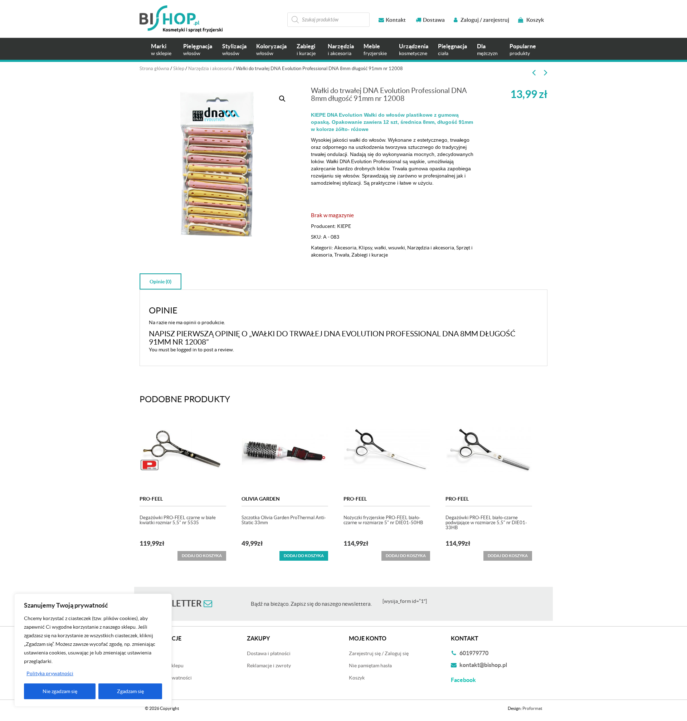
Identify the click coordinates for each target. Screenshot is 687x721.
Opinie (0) (160, 281)
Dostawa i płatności (269, 653)
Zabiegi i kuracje (369, 255)
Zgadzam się (130, 691)
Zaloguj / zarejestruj (484, 20)
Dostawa (434, 20)
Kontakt (396, 20)
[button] (282, 98)
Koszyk (534, 20)
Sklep (178, 68)
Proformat (532, 708)
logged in (187, 349)
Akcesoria (345, 247)
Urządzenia (413, 49)
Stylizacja (234, 49)
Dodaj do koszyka (304, 556)
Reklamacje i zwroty (269, 665)
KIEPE (344, 226)
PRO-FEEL (151, 499)
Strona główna (154, 68)
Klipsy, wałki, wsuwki (382, 247)
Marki (161, 49)
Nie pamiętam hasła (370, 665)
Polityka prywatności (49, 673)
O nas (151, 690)
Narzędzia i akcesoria (210, 68)
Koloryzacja (271, 49)
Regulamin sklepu (164, 665)
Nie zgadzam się (60, 691)
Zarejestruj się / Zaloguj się (379, 653)
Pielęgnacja (197, 49)
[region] (93, 650)
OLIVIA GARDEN (261, 499)
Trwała (341, 255)
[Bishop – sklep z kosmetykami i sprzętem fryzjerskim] (181, 19)
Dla (487, 49)
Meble (375, 49)
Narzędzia (341, 49)
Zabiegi (306, 49)
